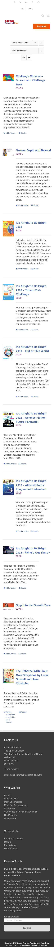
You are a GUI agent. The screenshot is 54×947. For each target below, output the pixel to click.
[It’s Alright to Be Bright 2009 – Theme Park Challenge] (8, 292)
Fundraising (10, 845)
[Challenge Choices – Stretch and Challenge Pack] (8, 78)
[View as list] (29, 57)
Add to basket (11, 133)
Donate (41, 26)
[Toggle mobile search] (42, 15)
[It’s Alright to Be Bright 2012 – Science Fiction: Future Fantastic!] (8, 419)
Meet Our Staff (11, 798)
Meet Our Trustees (13, 802)
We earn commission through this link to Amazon (10, 717)
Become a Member (13, 839)
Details (23, 133)
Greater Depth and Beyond (33, 150)
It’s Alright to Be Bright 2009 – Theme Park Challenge (31, 290)
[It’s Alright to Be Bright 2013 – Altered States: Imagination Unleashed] (8, 487)
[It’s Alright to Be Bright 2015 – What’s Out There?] (8, 550)
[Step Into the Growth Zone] (8, 607)
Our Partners (10, 815)
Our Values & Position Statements (20, 812)
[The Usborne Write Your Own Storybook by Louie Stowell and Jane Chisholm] (8, 676)
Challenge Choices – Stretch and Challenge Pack (30, 80)
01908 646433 (11, 769)
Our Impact (9, 808)
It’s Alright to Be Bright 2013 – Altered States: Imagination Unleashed (31, 485)
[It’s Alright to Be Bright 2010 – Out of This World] (8, 353)
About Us (8, 795)
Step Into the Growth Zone (33, 605)
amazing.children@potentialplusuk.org (23, 775)
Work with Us (10, 848)
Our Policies (42, 945)
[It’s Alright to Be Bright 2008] (8, 228)
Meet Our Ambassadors (15, 805)
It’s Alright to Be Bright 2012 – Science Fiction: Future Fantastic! (31, 417)
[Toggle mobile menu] (48, 15)
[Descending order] (41, 43)
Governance (10, 818)
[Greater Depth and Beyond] (8, 152)
